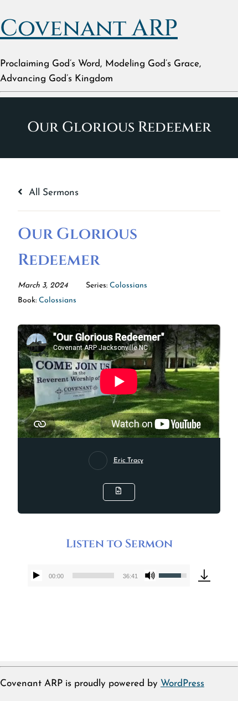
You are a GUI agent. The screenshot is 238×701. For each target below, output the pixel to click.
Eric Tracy (128, 460)
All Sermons (52, 192)
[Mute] (150, 575)
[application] (108, 575)
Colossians (128, 285)
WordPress (182, 683)
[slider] (93, 575)
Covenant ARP (89, 28)
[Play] (36, 575)
